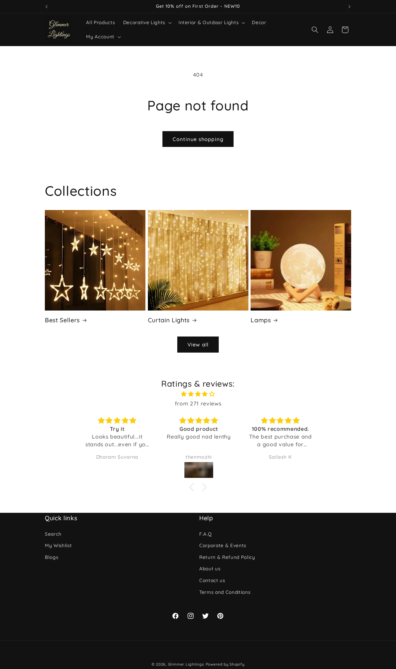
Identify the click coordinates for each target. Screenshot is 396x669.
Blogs (51, 557)
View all (198, 344)
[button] (146, 22)
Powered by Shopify (225, 664)
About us (209, 569)
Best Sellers (62, 320)
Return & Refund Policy (227, 557)
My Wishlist (58, 545)
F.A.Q (205, 534)
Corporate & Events (222, 545)
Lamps (261, 320)
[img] (198, 394)
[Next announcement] (349, 6)
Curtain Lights (169, 320)
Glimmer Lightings (186, 664)
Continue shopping (198, 139)
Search (53, 534)
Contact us (212, 580)
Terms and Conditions (224, 592)
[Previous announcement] (47, 6)
